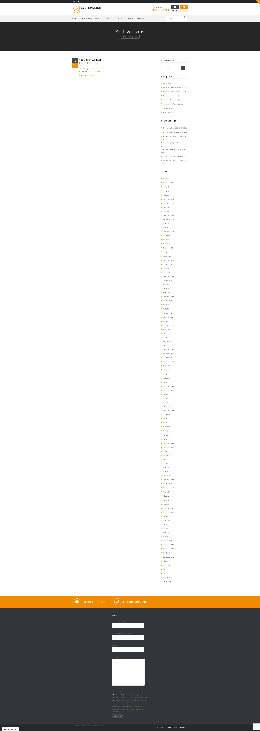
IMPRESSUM (140, 18)
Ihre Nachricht (116, 658)
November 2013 (168, 447)
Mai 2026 (166, 179)
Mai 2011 (166, 528)
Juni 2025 (166, 187)
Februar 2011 (167, 541)
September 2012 (168, 488)
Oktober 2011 (167, 516)
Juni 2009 (166, 569)
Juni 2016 (166, 370)
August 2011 (167, 520)
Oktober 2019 (167, 280)
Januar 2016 (167, 382)
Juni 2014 (166, 419)
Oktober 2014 (167, 415)
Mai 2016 (166, 374)
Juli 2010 (166, 561)
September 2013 (168, 455)
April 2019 (166, 293)
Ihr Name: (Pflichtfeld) (119, 622)
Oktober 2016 (167, 358)
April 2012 (166, 504)
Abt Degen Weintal (90, 59)
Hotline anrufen (134, 602)
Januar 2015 (167, 406)
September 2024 (168, 203)
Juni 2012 (166, 500)
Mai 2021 (166, 252)
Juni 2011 (166, 524)
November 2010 (168, 549)
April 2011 (166, 533)
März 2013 (166, 472)
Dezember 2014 (168, 411)
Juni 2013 (166, 459)
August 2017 (167, 329)
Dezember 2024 (168, 199)
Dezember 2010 (168, 545)
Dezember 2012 (168, 480)
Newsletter (166, 108)
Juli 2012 (166, 496)
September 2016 (168, 362)
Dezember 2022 (168, 232)
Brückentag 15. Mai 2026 (171, 132)
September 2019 (168, 284)
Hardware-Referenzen (170, 100)
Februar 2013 (167, 476)
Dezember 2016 (168, 350)
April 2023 (166, 223)
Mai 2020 (166, 268)
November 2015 (168, 390)
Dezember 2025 (168, 183)
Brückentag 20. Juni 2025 (171, 143)
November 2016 (168, 354)
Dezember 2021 (168, 248)
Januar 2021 (167, 256)
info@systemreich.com (138, 709)
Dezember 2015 (168, 386)
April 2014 (166, 427)
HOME (74, 18)
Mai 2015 (166, 398)
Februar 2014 (167, 435)
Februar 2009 (167, 577)
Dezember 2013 (168, 443)
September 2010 (168, 557)
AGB (175, 728)
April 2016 (166, 378)
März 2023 (166, 228)
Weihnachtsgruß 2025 (170, 136)
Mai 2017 (166, 337)
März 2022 (166, 244)
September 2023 (168, 219)
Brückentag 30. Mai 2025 (171, 149)
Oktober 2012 (167, 484)
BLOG (120, 18)
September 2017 (168, 325)
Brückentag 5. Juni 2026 (171, 128)
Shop (129, 18)
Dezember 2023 (168, 215)
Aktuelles (166, 84)
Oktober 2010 (167, 553)
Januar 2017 (167, 345)
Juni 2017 (166, 333)
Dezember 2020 (168, 260)
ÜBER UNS (109, 18)
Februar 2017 (167, 341)
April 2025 (166, 195)
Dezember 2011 (168, 508)
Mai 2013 (166, 463)
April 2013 (166, 467)
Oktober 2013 (167, 451)
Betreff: (114, 646)
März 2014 (166, 431)
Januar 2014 (167, 439)
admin (82, 63)
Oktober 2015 (167, 394)
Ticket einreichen (94, 602)
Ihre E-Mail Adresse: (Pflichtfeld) (122, 634)
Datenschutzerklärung (130, 695)
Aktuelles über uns (169, 96)
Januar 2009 (167, 581)
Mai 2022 (166, 240)
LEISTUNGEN (86, 18)
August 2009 (167, 565)
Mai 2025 (166, 191)
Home (124, 37)
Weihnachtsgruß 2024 (170, 160)
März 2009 (166, 573)
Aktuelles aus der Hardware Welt (173, 88)
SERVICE (97, 18)
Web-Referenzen (94, 63)
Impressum (183, 728)
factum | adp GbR (94, 71)
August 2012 (167, 492)
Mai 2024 (166, 211)
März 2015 (166, 402)
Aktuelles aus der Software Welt (173, 92)
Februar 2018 (167, 313)
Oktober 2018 (167, 301)
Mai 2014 (166, 423)
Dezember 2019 (168, 276)
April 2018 (166, 309)
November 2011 (168, 512)
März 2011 (166, 537)
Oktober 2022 (167, 236)
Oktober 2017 (167, 321)
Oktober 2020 (167, 264)
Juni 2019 (166, 289)
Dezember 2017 (168, 317)
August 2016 (167, 366)
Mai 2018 (166, 305)
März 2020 (166, 272)
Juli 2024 (166, 207)
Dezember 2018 (168, 297)
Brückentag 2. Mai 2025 (171, 156)
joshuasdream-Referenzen (172, 104)
